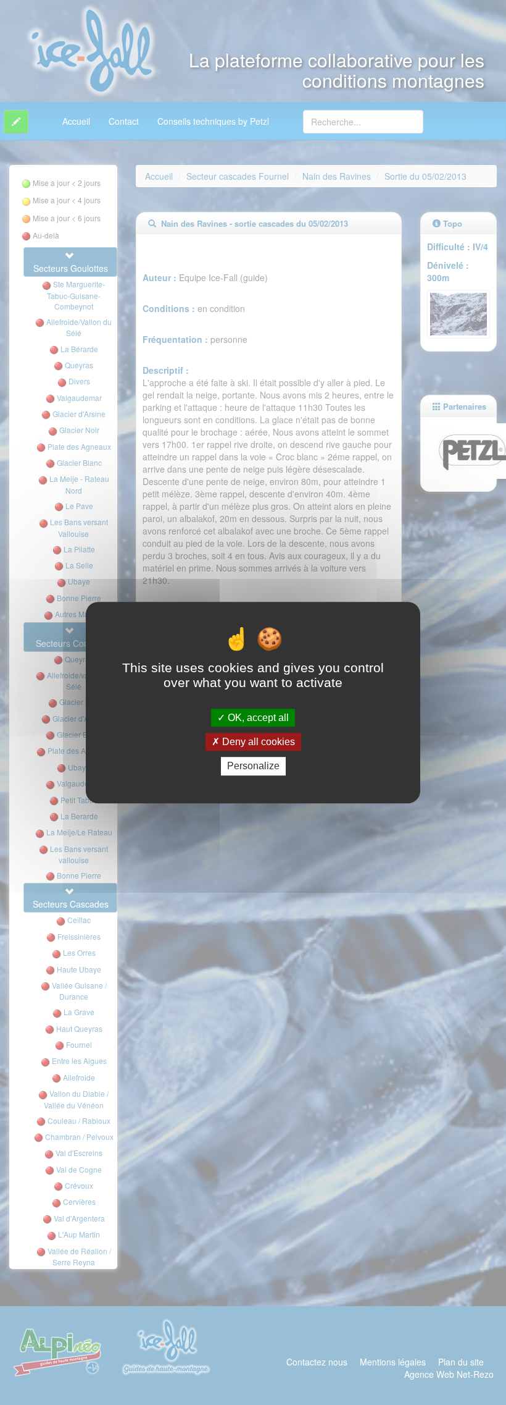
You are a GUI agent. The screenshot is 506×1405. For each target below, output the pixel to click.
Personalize (253, 766)
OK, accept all (257, 717)
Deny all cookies (257, 741)
